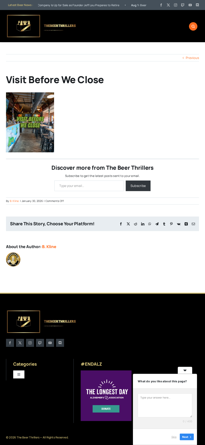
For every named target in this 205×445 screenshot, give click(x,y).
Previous (192, 58)
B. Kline (14, 201)
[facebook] (161, 5)
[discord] (197, 5)
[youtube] (190, 5)
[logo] (41, 15)
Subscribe (138, 186)
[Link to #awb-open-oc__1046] (193, 26)
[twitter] (168, 5)
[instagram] (175, 5)
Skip (174, 436)
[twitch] (182, 5)
